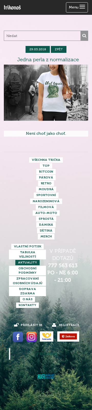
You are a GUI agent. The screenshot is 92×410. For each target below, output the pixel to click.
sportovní (46, 195)
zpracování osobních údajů (27, 281)
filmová (46, 207)
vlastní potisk (27, 246)
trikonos (46, 354)
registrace (69, 325)
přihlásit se (31, 325)
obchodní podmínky (27, 270)
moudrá (46, 189)
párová (46, 177)
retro (46, 183)
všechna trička (46, 160)
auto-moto (46, 213)
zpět (59, 49)
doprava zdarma (27, 291)
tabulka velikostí (27, 254)
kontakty (27, 305)
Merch (46, 236)
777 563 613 (62, 266)
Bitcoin (46, 171)
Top (46, 165)
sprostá (46, 219)
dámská (46, 224)
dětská (46, 230)
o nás (27, 299)
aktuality (27, 262)
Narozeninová (46, 201)
